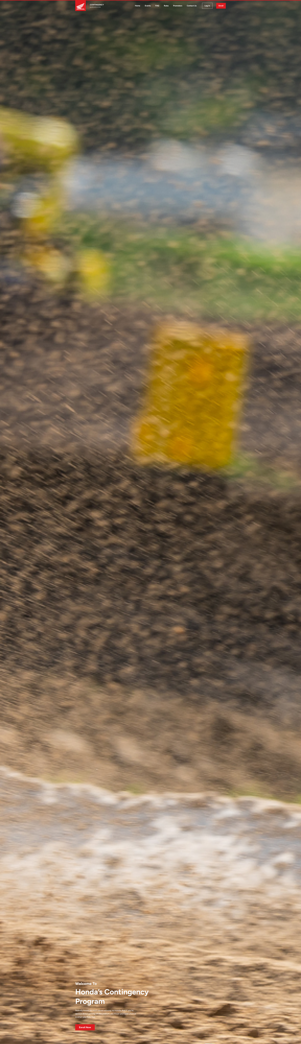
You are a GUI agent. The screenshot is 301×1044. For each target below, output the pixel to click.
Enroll (221, 6)
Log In (207, 6)
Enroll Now (85, 1027)
